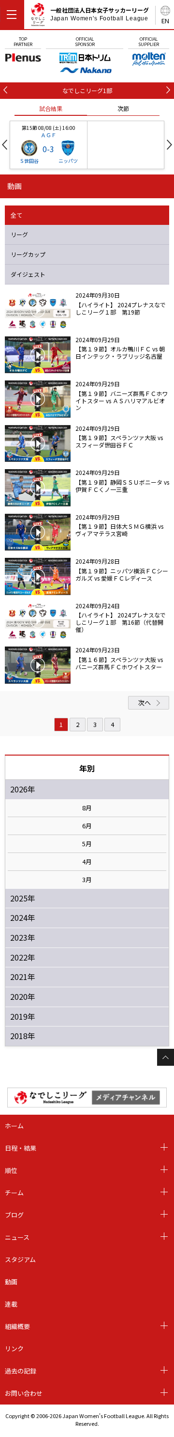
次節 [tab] (123, 108)
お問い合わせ (24, 1393)
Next (169, 145)
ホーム (14, 1125)
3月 (87, 880)
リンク (14, 1348)
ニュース (17, 1237)
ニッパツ (68, 160)
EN (165, 20)
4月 (87, 862)
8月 (87, 808)
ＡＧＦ (49, 135)
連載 (11, 1304)
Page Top (165, 1057)
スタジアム (20, 1259)
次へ (144, 702)
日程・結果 (20, 1148)
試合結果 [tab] (50, 108)
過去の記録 (20, 1370)
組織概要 (17, 1326)
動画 (11, 1281)
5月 (87, 844)
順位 (11, 1170)
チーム (14, 1192)
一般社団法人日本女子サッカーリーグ (99, 14)
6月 (87, 826)
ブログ (14, 1214)
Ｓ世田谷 (29, 160)
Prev (4, 145)
